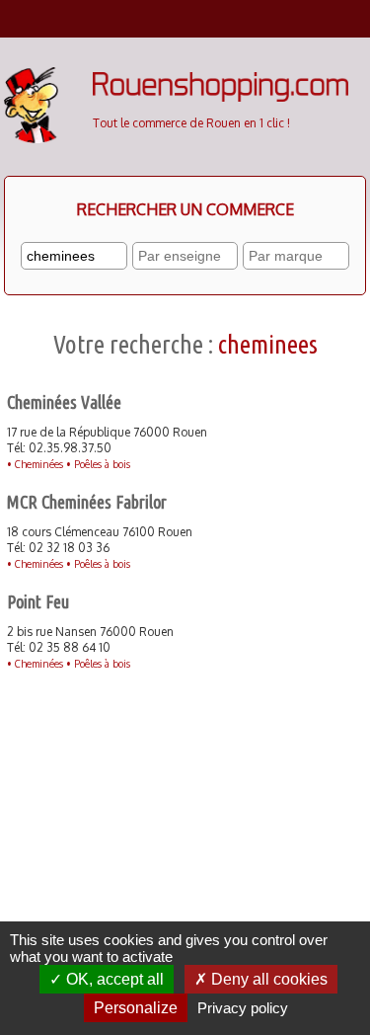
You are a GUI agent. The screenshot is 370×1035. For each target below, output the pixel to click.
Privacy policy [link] (242, 1007)
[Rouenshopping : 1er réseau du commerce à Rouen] (220, 97)
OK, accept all (113, 979)
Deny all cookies (267, 979)
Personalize (136, 1007)
